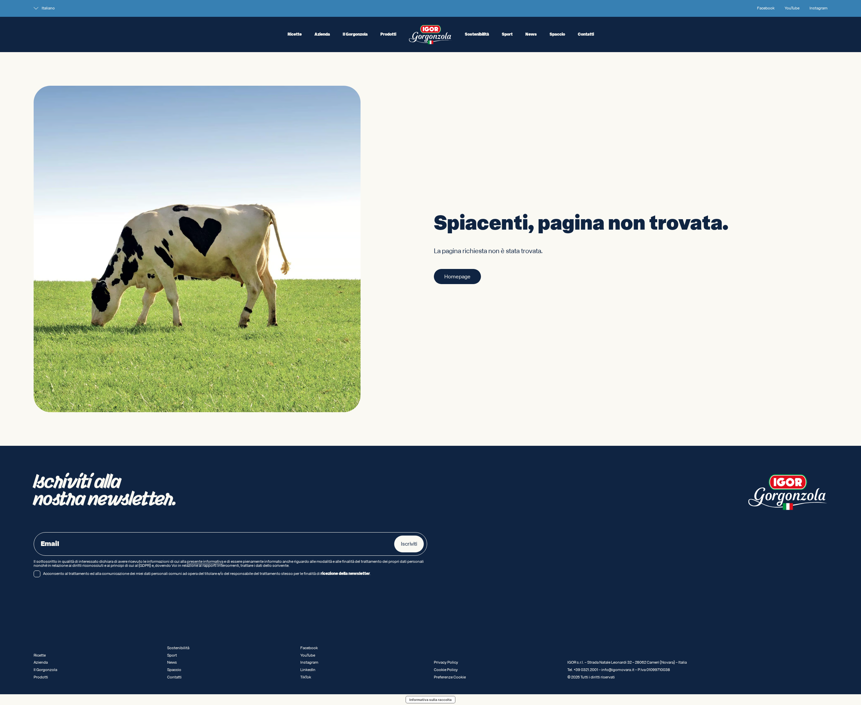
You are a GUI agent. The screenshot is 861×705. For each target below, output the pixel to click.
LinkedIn (307, 670)
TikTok (305, 677)
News (531, 35)
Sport (507, 35)
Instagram (818, 8)
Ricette (295, 35)
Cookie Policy (446, 670)
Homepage (457, 276)
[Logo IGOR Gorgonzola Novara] (430, 34)
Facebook (766, 8)
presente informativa (205, 562)
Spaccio (557, 35)
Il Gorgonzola (355, 35)
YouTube (792, 8)
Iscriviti (409, 544)
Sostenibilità (477, 35)
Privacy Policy (446, 662)
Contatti (586, 35)
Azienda (322, 35)
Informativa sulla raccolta (430, 700)
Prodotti (388, 35)
